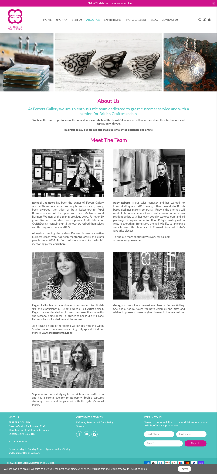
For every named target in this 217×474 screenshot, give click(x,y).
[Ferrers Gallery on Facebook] (79, 434)
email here (59, 244)
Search (80, 426)
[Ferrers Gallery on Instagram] (94, 434)
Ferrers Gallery (22, 462)
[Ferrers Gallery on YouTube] (86, 434)
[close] (213, 3)
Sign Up (195, 443)
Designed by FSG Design (42, 462)
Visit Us (77, 19)
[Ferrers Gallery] (15, 19)
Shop (59, 19)
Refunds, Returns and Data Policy (94, 422)
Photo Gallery (135, 19)
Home (47, 19)
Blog (154, 19)
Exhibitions (112, 19)
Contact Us (170, 19)
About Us (93, 19)
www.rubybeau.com (129, 240)
